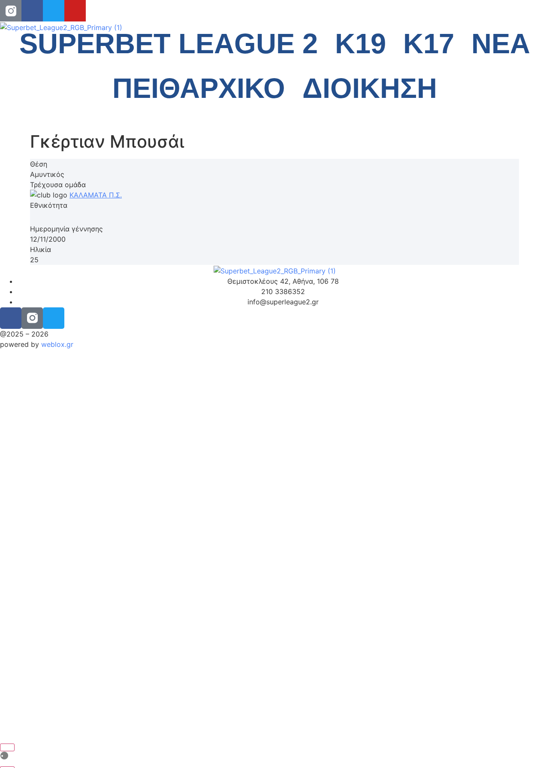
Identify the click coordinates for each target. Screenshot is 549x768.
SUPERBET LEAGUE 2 (168, 43)
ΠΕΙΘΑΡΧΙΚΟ (198, 88)
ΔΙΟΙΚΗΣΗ (369, 88)
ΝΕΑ (500, 43)
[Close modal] (7, 747)
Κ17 (428, 43)
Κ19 (360, 43)
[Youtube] (75, 10)
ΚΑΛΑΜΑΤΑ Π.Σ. (95, 195)
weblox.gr (57, 344)
